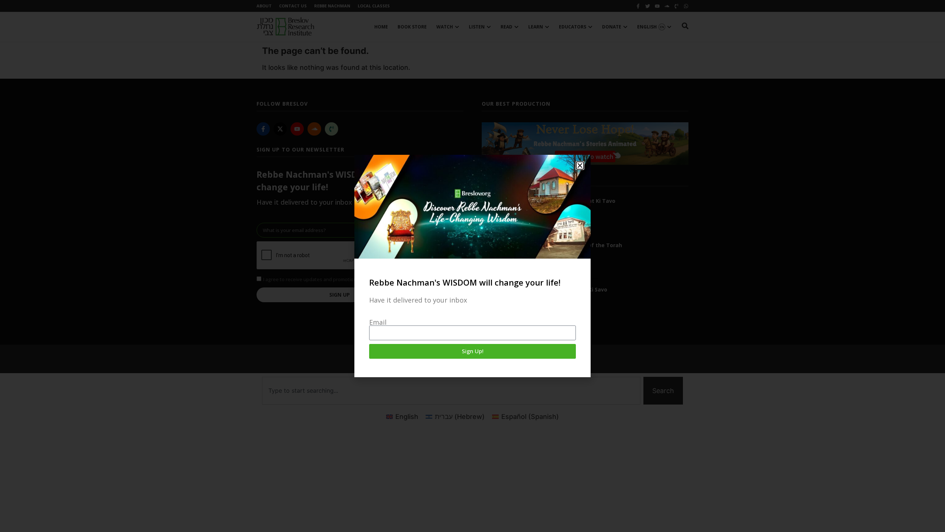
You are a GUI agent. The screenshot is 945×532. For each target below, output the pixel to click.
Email (377, 322)
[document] (472, 266)
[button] (580, 165)
